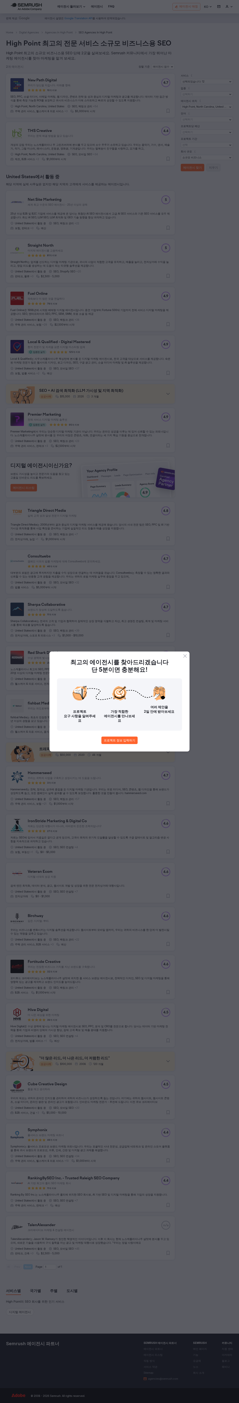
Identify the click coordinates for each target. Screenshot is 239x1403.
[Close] (185, 655)
